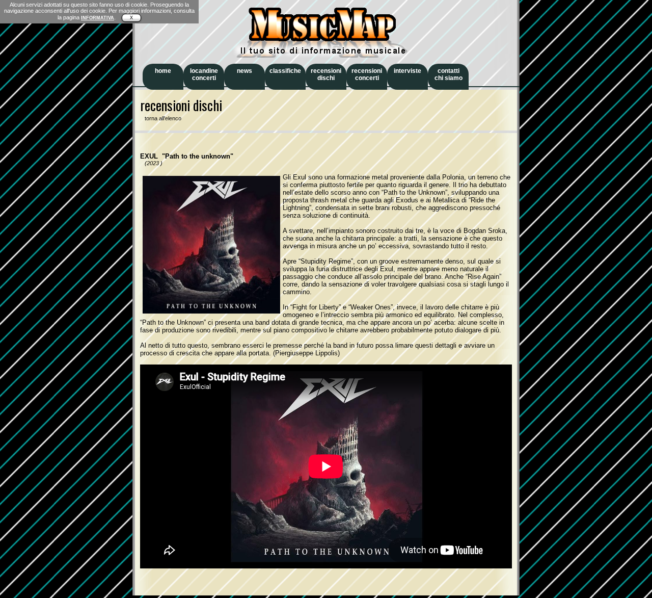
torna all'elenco (160, 118)
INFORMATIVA (97, 17)
